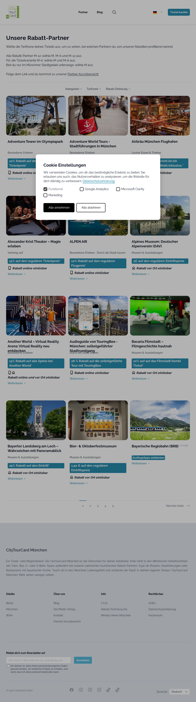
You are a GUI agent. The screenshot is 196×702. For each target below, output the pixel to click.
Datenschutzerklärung (99, 181)
